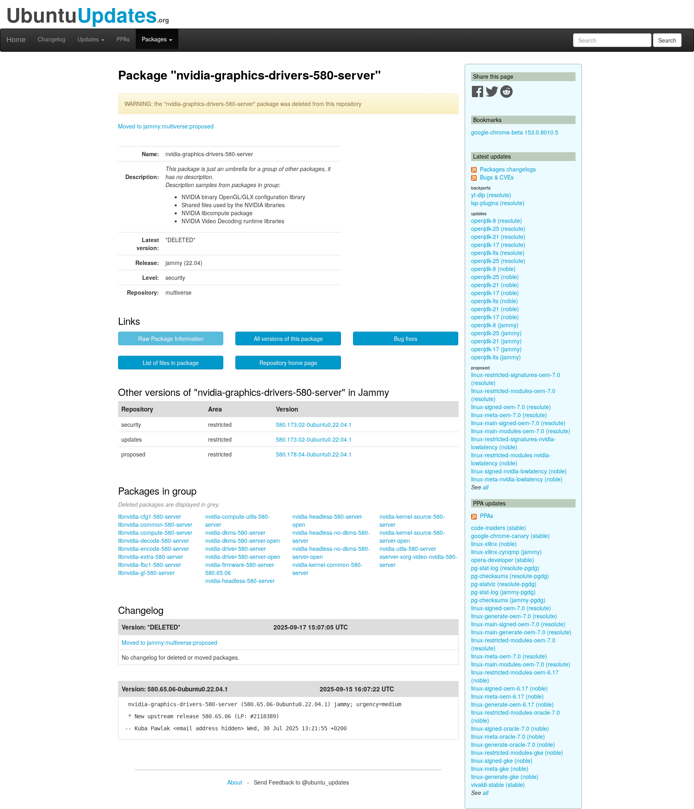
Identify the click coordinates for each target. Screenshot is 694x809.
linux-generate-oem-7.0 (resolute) (514, 616)
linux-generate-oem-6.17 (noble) (512, 704)
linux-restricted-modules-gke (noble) (517, 752)
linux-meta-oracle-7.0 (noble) (508, 736)
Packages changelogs (508, 169)
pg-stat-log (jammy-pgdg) (503, 592)
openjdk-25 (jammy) (496, 333)
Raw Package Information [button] (171, 338)
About (234, 782)
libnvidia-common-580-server (155, 524)
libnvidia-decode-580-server (153, 540)
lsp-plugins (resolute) (498, 203)
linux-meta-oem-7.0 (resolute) (509, 415)
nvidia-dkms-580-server (235, 532)
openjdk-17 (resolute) (498, 244)
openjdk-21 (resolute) (498, 236)
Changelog (51, 39)
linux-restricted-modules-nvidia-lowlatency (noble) (511, 459)
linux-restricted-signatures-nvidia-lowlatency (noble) (513, 443)
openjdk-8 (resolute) (496, 220)
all (485, 487)
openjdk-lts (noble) (494, 301)
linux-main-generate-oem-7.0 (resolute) (521, 632)
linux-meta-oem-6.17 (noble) (507, 696)
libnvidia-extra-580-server (150, 556)
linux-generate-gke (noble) (505, 776)
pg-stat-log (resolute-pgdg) (505, 568)
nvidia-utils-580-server (408, 548)
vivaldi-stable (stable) (498, 784)
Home (16, 39)
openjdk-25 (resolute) (498, 228)
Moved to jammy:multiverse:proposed (166, 126)
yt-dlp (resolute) (491, 195)
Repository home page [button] (288, 363)
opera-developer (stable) (502, 560)
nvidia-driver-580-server (235, 548)
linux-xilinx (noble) (494, 544)
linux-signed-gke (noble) (502, 760)
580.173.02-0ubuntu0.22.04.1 (314, 424)
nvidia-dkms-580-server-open (242, 540)
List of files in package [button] (171, 363)
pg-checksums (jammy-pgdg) (508, 600)
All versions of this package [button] (288, 338)
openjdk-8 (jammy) (494, 325)
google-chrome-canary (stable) (510, 536)
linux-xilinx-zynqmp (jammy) (506, 552)
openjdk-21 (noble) (495, 285)
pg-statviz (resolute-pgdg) (504, 584)
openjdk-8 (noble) (493, 269)
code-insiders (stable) (498, 528)
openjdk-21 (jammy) (496, 341)
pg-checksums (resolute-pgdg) (510, 576)
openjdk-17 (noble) (495, 293)
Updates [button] (89, 39)
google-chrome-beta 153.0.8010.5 (514, 132)
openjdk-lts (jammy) (496, 357)
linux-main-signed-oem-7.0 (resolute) (518, 423)
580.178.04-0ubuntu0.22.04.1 (314, 454)
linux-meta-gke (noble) (500, 768)
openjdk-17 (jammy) (496, 349)
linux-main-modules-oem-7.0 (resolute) (520, 431)
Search (667, 40)
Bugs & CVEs (497, 177)
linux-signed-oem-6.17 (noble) (509, 688)
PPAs (123, 39)
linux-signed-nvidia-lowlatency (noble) (519, 471)
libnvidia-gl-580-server (146, 573)
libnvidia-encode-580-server (153, 548)
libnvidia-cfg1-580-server (149, 516)
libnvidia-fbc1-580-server (149, 564)
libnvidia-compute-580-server (155, 532)
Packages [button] (155, 39)
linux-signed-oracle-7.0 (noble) (510, 728)
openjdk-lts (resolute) (498, 253)
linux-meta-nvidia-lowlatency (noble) (517, 479)
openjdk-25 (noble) (495, 277)
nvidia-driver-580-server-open (242, 556)
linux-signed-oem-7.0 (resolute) (511, 407)
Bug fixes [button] (405, 338)
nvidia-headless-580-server (240, 581)
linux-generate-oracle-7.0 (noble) (513, 744)
